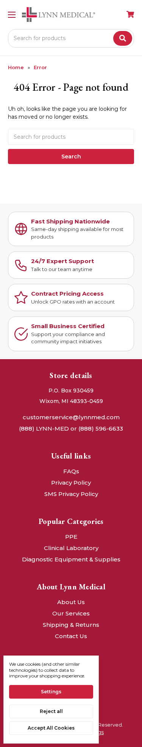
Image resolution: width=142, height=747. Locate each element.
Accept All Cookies (51, 728)
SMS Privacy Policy (71, 493)
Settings (51, 691)
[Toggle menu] (11, 14)
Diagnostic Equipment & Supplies (71, 559)
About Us (71, 602)
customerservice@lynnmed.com (71, 417)
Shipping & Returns (71, 624)
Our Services (71, 613)
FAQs (71, 471)
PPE (71, 536)
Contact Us (71, 636)
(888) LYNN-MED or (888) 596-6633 (71, 428)
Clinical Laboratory (71, 548)
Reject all (51, 711)
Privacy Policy (71, 482)
